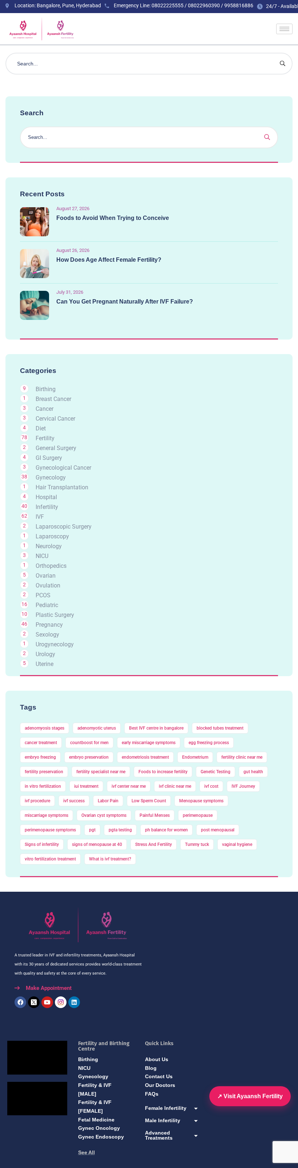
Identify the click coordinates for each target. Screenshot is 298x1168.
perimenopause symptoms (50, 829)
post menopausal (217, 829)
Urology (45, 654)
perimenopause (198, 815)
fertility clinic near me (241, 757)
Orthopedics (51, 565)
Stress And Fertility (153, 844)
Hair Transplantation (62, 487)
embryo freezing (40, 757)
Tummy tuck (197, 844)
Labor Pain (108, 800)
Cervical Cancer (55, 418)
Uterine (44, 664)
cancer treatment (41, 742)
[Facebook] (20, 1002)
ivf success (74, 800)
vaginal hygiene (237, 844)
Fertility (45, 438)
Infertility (47, 506)
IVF (40, 516)
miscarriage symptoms (46, 815)
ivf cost (211, 786)
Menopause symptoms (201, 800)
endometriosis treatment (145, 757)
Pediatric (47, 605)
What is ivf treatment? (110, 859)
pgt (92, 829)
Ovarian (46, 575)
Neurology (49, 546)
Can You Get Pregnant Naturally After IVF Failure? (124, 301)
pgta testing (120, 829)
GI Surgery (49, 457)
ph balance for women (166, 829)
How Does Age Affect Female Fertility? (108, 260)
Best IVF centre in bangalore (156, 728)
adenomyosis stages (44, 728)
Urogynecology (55, 644)
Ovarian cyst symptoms (103, 815)
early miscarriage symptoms (149, 742)
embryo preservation (89, 757)
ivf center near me (129, 786)
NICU (42, 556)
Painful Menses (155, 815)
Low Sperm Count (149, 800)
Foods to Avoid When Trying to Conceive (112, 218)
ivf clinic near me (175, 786)
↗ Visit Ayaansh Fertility (250, 1096)
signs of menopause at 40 (97, 844)
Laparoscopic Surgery (64, 526)
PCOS (43, 595)
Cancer (44, 408)
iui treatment (86, 786)
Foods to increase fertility (163, 771)
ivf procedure (37, 800)
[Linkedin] (74, 1002)
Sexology (47, 634)
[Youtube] (47, 1002)
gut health (253, 771)
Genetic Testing (215, 771)
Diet (41, 428)
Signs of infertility (42, 844)
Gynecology (51, 477)
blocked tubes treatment (220, 728)
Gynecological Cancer (63, 467)
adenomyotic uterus (96, 728)
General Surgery (56, 448)
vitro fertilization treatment (50, 859)
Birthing (46, 389)
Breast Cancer (53, 399)
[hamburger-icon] (284, 29)
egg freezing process (209, 742)
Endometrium (195, 757)
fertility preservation (44, 771)
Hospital (46, 497)
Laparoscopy (52, 536)
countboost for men (89, 742)
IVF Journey (243, 786)
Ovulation (48, 585)
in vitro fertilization (43, 786)
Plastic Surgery (55, 614)
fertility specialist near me (100, 771)
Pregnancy (49, 624)
